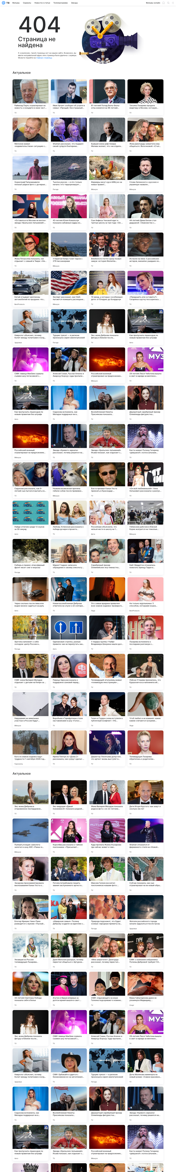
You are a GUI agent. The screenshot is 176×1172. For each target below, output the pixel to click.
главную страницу (44, 58)
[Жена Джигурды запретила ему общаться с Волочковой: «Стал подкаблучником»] (145, 136)
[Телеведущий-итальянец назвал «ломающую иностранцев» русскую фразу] (107, 672)
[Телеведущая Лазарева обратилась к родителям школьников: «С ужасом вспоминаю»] (145, 748)
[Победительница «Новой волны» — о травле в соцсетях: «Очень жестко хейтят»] (107, 787)
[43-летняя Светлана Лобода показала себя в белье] (30, 1066)
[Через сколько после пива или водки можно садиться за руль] (30, 595)
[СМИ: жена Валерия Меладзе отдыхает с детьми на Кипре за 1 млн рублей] (30, 672)
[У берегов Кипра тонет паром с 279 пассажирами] (69, 250)
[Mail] (3, 3)
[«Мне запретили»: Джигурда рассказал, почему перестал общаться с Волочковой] (107, 1028)
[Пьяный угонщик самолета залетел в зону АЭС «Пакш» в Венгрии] (30, 913)
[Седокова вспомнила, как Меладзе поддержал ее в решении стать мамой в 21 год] (69, 404)
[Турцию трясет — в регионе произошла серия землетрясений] (69, 327)
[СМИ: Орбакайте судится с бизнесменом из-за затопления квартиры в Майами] (69, 1143)
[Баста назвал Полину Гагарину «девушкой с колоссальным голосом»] (145, 442)
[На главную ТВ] (7, 3)
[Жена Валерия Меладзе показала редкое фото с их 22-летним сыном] (107, 875)
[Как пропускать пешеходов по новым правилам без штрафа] (145, 327)
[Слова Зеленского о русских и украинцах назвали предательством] (145, 174)
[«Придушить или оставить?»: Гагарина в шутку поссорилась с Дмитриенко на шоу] (145, 289)
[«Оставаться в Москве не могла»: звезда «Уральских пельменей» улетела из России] (30, 212)
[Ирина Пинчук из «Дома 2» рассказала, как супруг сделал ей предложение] (69, 748)
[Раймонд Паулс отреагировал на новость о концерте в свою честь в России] (30, 97)
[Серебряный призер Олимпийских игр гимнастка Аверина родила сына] (107, 557)
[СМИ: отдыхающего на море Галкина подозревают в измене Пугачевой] (107, 1066)
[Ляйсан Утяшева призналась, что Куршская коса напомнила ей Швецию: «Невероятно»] (145, 672)
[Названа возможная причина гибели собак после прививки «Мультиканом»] (69, 480)
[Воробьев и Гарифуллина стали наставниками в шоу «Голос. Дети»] (69, 710)
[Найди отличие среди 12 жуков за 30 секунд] (30, 519)
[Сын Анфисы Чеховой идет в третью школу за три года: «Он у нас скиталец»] (107, 212)
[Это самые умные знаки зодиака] (145, 825)
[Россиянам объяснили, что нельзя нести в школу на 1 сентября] (107, 519)
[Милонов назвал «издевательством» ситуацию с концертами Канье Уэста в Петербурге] (30, 136)
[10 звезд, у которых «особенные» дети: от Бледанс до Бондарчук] (107, 289)
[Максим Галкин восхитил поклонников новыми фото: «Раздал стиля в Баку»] (107, 951)
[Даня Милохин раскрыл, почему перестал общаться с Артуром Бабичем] (69, 1028)
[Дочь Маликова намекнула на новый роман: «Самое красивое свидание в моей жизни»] (145, 1143)
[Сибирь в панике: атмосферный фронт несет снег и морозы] (30, 557)
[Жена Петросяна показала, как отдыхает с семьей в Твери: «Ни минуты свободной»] (30, 250)
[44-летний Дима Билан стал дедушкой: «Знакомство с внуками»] (145, 212)
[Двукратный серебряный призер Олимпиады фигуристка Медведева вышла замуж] (145, 404)
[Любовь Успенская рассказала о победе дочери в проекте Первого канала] (69, 519)
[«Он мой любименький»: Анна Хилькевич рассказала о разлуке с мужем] (145, 480)
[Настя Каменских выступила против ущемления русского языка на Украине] (145, 787)
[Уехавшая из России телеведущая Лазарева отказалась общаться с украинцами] (30, 1028)
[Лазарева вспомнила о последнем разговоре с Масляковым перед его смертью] (145, 633)
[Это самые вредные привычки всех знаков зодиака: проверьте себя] (107, 595)
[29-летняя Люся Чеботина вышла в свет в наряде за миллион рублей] (145, 365)
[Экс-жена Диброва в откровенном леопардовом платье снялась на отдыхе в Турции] (30, 875)
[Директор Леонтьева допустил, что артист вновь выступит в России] (107, 748)
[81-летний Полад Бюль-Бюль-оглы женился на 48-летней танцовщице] (107, 97)
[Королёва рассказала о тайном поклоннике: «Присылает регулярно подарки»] (69, 913)
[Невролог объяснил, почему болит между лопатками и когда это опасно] (30, 327)
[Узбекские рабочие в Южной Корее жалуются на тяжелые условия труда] (145, 519)
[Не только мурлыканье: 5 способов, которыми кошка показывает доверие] (145, 595)
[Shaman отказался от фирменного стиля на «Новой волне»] (145, 913)
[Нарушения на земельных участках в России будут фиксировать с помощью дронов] (30, 710)
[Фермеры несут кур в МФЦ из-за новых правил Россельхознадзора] (107, 174)
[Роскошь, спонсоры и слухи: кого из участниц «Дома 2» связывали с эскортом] (107, 825)
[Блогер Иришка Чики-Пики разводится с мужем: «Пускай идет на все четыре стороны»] (30, 990)
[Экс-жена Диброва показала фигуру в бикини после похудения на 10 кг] (107, 327)
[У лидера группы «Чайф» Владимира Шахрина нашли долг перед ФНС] (107, 633)
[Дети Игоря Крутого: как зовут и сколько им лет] (145, 875)
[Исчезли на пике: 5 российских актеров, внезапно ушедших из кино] (145, 250)
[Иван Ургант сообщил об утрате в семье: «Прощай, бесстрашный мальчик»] (69, 97)
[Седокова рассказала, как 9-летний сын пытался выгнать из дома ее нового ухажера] (30, 480)
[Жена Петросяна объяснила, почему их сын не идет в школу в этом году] (69, 787)
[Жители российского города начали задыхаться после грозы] (145, 990)
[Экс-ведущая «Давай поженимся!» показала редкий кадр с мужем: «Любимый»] (69, 875)
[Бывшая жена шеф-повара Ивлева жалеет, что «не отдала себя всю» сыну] (107, 136)
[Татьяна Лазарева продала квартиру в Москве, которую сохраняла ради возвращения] (145, 97)
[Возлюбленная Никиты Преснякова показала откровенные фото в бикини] (107, 404)
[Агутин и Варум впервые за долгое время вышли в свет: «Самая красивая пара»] (69, 1066)
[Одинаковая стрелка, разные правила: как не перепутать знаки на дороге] (69, 633)
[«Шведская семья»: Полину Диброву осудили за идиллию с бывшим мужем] (69, 990)
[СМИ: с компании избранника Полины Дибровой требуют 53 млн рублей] (145, 1028)
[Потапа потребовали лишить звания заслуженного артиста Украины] (69, 951)
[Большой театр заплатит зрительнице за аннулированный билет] (30, 787)
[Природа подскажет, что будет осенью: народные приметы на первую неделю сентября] (107, 990)
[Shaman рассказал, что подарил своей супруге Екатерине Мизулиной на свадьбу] (69, 136)
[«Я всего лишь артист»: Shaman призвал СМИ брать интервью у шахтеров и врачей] (69, 825)
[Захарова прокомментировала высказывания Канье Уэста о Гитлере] (30, 951)
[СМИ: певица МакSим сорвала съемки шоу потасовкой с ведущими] (30, 365)
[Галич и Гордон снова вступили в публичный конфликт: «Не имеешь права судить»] (107, 710)
